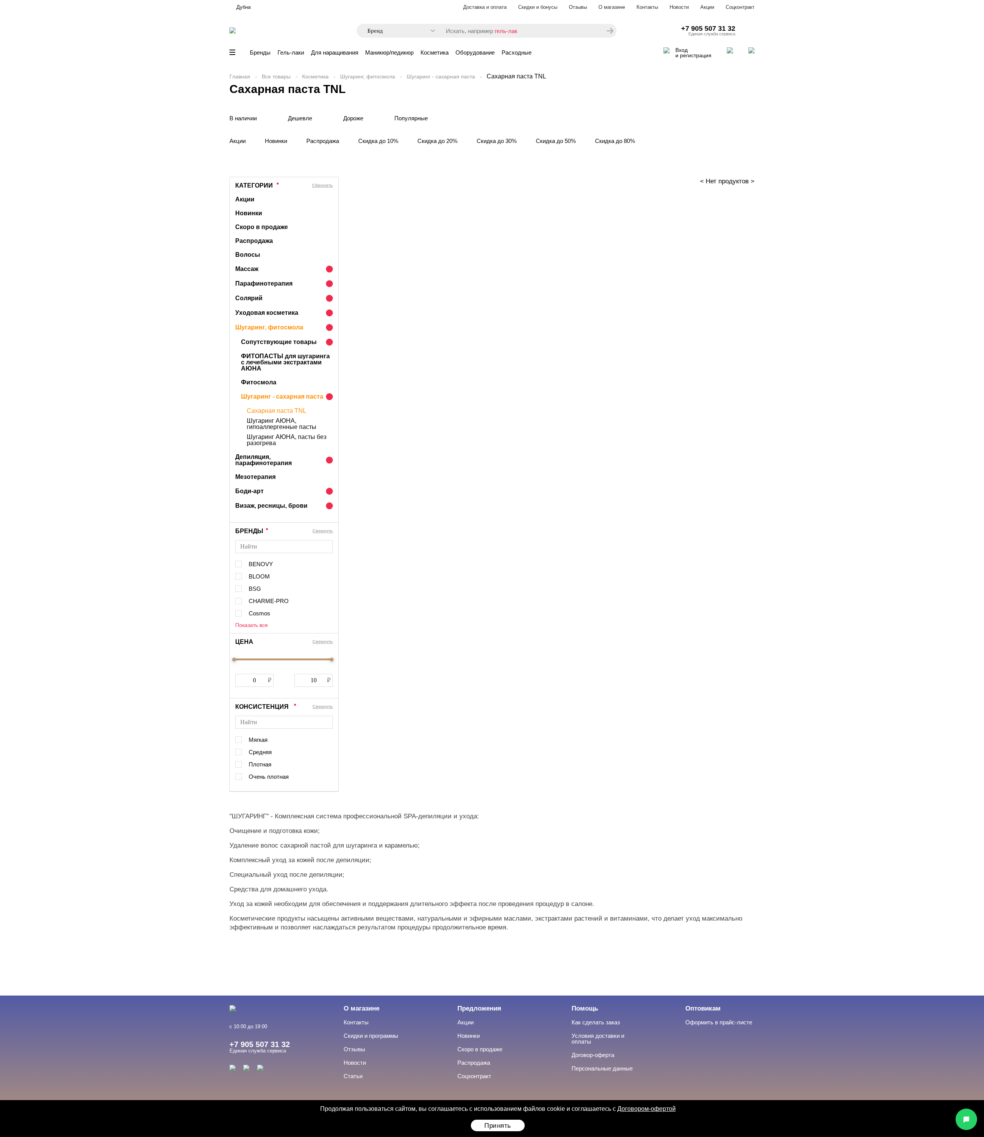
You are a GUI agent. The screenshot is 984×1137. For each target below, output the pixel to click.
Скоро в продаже (261, 227)
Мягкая (258, 739)
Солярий (249, 298)
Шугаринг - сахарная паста (441, 76)
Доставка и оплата (485, 7)
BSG (255, 588)
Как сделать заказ (596, 1022)
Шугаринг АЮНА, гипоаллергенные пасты (281, 424)
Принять (497, 1125)
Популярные (411, 118)
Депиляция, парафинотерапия (263, 460)
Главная (239, 76)
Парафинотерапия (264, 283)
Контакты (647, 7)
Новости (679, 7)
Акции (707, 7)
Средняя (260, 752)
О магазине (611, 7)
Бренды (260, 52)
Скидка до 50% (556, 141)
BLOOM (259, 576)
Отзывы (578, 7)
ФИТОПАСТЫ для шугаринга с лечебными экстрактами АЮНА (285, 362)
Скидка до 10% (378, 141)
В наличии (243, 118)
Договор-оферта (593, 1055)
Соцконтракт (740, 7)
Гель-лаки (291, 52)
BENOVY (261, 564)
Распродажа (322, 141)
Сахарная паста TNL (276, 411)
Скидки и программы (371, 1036)
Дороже (353, 118)
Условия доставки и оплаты (598, 1038)
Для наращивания (334, 52)
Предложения (479, 1008)
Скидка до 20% (437, 141)
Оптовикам (703, 1008)
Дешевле (300, 118)
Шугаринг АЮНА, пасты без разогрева (286, 440)
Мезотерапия (255, 477)
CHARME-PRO (269, 601)
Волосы (247, 254)
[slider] (234, 660)
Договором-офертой (646, 1108)
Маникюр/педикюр (389, 52)
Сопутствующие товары (279, 342)
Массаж (246, 269)
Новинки (276, 141)
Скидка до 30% (497, 141)
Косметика (435, 52)
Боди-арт (249, 491)
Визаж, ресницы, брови (271, 505)
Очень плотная (269, 776)
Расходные (517, 52)
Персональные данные (602, 1068)
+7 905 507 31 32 (708, 28)
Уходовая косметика (266, 312)
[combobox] (397, 31)
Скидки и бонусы (537, 7)
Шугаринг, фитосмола (367, 76)
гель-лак (506, 31)
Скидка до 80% (615, 141)
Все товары (276, 76)
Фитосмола (258, 382)
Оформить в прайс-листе (718, 1022)
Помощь (585, 1008)
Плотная (260, 764)
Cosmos (259, 613)
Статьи (353, 1076)
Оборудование (475, 52)
